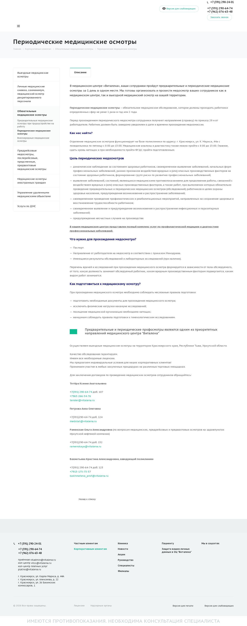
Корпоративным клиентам (90, 548)
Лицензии (79, 605)
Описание (80, 72)
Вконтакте (204, 551)
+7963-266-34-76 (80, 396)
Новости (123, 548)
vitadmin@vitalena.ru (43, 559)
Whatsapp (221, 551)
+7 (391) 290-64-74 (220, 8)
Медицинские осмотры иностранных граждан (32, 180)
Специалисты (126, 565)
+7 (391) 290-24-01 (222, 2)
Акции (121, 554)
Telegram (213, 551)
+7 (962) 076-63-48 (220, 11)
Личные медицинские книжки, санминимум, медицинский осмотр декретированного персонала (31, 94)
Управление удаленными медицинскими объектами (34, 194)
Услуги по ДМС (26, 206)
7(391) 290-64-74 (81, 391)
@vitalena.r (99, 475)
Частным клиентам (86, 543)
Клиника (123, 543)
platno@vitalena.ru (29, 569)
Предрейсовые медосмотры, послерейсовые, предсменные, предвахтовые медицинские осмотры (31, 160)
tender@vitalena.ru (82, 400)
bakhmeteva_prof (81, 475)
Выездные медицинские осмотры (32, 74)
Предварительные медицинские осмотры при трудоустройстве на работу (35, 123)
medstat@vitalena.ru (83, 421)
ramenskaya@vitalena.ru (85, 446)
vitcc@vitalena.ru (41, 563)
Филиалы (123, 571)
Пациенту (168, 543)
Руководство (125, 560)
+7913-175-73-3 (79, 471)
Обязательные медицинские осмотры (32, 112)
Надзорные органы (101, 605)
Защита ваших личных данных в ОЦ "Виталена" (177, 550)
